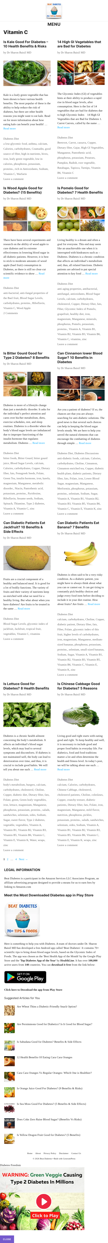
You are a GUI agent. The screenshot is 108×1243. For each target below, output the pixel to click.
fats (99, 303)
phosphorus (20, 163)
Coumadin (38, 148)
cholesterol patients (68, 794)
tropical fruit (33, 628)
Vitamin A (75, 329)
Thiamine (19, 503)
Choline (79, 463)
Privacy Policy (50, 1153)
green (15, 799)
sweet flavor (18, 819)
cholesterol (63, 303)
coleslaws (97, 794)
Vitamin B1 (88, 329)
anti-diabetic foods (68, 458)
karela (46, 478)
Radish (73, 162)
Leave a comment (13, 178)
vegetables (9, 633)
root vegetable (86, 162)
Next (23, 859)
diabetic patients (82, 473)
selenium (74, 493)
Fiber (60, 308)
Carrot (72, 142)
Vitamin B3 (78, 334)
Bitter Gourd (25, 458)
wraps (41, 840)
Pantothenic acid (81, 152)
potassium (34, 163)
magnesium (64, 318)
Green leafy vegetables (33, 799)
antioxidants (77, 293)
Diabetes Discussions (86, 453)
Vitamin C (9, 173)
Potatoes (90, 157)
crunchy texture (76, 799)
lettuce (13, 804)
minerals (91, 318)
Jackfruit (20, 628)
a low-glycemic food (15, 143)
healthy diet (77, 313)
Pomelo (76, 324)
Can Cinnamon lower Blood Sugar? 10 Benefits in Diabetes (79, 357)
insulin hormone (25, 478)
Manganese (63, 152)
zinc (84, 339)
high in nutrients (30, 153)
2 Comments (10, 313)
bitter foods (10, 458)
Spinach (8, 503)
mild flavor (92, 809)
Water (33, 840)
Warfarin (22, 173)
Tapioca (75, 167)
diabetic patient (66, 624)
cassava (81, 142)
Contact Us (76, 1153)
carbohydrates (22, 148)
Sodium (43, 168)
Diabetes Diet (11, 138)
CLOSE (7, 1239)
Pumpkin (62, 162)
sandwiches (9, 814)
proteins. (8, 168)
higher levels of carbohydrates (81, 634)
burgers (30, 784)
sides (32, 814)
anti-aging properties (69, 288)
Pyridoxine (34, 493)
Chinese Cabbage (67, 789)
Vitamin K (90, 508)
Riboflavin (38, 303)
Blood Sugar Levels (31, 297)
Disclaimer (63, 1153)
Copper (91, 142)
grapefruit (63, 313)
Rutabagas (63, 167)
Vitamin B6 (93, 334)
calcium (42, 143)
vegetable (8, 824)
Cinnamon (91, 463)
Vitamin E (76, 508)
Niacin (18, 488)
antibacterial (90, 288)
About (38, 1153)
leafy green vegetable (21, 158)
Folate (40, 473)
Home (29, 1153)
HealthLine (67, 960)
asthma (32, 143)
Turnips (85, 167)
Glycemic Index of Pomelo (80, 308)
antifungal (63, 293)
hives (45, 153)
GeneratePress (69, 1159)
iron (5, 158)
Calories (8, 148)
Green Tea (9, 478)
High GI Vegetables (92, 147)
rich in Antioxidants (26, 168)
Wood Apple (24, 308)
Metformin (63, 488)
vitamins (76, 339)
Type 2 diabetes (35, 503)
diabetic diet (20, 794)
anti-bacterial (11, 292)
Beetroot (62, 142)
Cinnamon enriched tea (70, 468)
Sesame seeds (25, 498)
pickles (87, 814)
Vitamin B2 (64, 334)
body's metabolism (14, 784)
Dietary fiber (64, 147)
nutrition (62, 814)
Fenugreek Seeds (25, 473)
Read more (9, 128)
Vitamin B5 (78, 503)
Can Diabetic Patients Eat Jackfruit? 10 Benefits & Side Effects (24, 527)
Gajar (76, 147)
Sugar (94, 493)
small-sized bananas (92, 649)
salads (45, 809)
